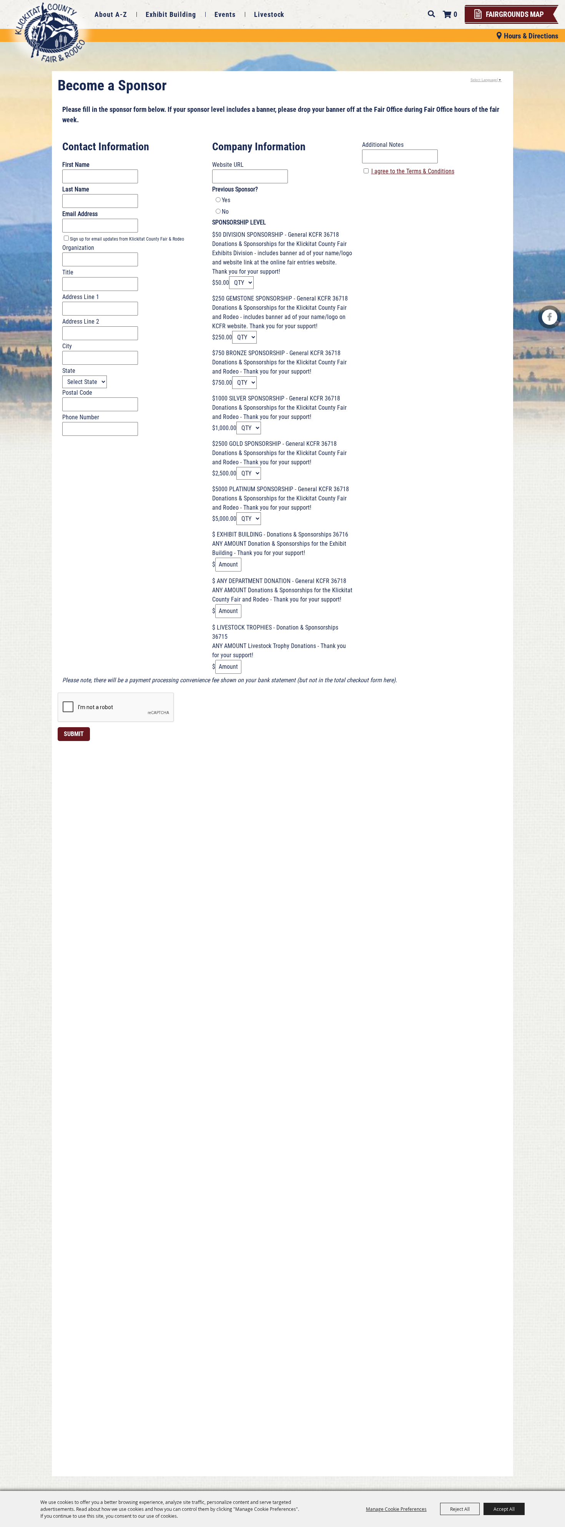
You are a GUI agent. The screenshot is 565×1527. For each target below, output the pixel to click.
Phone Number (80, 417)
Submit (74, 734)
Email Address (80, 214)
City (67, 346)
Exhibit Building (171, 14)
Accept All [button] (504, 1509)
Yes (226, 200)
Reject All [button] (460, 1509)
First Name (76, 164)
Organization (78, 247)
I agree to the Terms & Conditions (412, 171)
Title (67, 272)
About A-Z (111, 14)
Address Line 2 (80, 321)
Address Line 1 (80, 297)
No (225, 211)
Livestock (269, 14)
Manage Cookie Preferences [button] (396, 1509)
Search (431, 14)
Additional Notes (383, 144)
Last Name (75, 189)
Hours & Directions (531, 36)
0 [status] (455, 14)
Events (225, 14)
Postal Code (77, 392)
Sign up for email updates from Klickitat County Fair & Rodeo (127, 239)
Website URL (228, 164)
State (68, 370)
